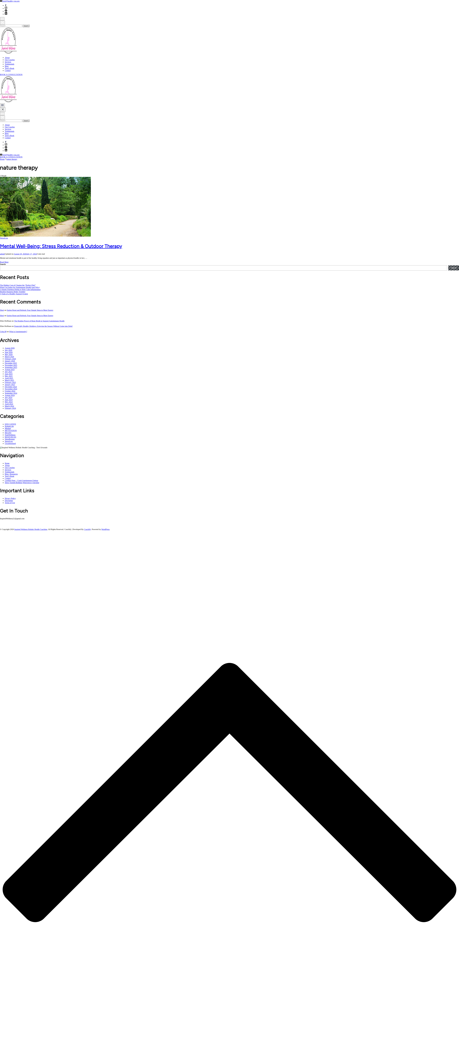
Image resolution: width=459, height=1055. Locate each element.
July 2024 (8, 397)
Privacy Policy (10, 498)
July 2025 (8, 372)
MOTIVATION (11, 431)
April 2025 (9, 378)
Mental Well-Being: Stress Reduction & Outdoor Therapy (61, 246)
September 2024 (11, 393)
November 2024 (11, 389)
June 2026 (9, 352)
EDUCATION (10, 424)
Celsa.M (3, 332)
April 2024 (9, 404)
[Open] (2, 105)
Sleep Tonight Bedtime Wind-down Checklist (22, 483)
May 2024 (9, 402)
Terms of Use (10, 503)
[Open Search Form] (2, 19)
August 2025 (10, 370)
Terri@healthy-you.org (10, 1)
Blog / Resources (11, 474)
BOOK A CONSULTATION (11, 75)
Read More (4, 262)
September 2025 (11, 367)
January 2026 (10, 361)
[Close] (2, 109)
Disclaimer (9, 501)
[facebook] (6, 5)
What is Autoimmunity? (18, 332)
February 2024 (10, 408)
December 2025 (11, 363)
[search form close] (2, 23)
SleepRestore (10, 439)
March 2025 (9, 380)
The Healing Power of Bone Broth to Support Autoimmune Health (39, 321)
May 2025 (9, 376)
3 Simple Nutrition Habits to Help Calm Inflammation (20, 290)
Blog (6, 66)
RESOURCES (10, 437)
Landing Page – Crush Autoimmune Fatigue (21, 480)
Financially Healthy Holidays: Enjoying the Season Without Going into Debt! (43, 326)
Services (8, 62)
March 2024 (9, 406)
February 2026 (10, 359)
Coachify (87, 529)
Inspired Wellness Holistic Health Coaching (30, 529)
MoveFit (8, 433)
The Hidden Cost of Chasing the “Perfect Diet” (18, 285)
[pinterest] (6, 11)
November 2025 (11, 365)
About (7, 58)
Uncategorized (10, 443)
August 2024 (10, 395)
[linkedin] (6, 14)
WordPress (105, 529)
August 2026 (10, 348)
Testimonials (9, 64)
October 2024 (10, 391)
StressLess (4, 238)
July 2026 (8, 350)
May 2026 (9, 354)
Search (3, 264)
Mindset (8, 428)
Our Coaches (10, 60)
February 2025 (10, 382)
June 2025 (9, 374)
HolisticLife (9, 426)
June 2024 (9, 400)
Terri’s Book (9, 68)
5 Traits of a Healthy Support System (14, 294)
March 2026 (9, 357)
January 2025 (10, 385)
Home (7, 463)
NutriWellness (10, 435)
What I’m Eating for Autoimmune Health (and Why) (20, 287)
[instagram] (6, 8)
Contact (8, 71)
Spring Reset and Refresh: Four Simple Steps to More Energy (30, 310)
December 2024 (11, 387)
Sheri (2, 310)
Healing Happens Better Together (12, 292)
